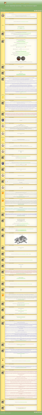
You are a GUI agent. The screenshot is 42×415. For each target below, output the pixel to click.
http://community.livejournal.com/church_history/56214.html (21, 340)
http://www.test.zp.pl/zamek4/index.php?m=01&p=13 (23, 42)
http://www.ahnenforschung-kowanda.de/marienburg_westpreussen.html (21, 225)
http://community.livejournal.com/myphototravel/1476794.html (21, 367)
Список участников (18, 3)
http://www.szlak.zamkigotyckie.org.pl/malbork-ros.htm (21, 273)
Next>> (4, 412)
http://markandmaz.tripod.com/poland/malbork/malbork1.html (24, 53)
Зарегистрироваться (27, 3)
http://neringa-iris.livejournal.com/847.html (21, 353)
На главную (14, 3)
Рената (2, 76)
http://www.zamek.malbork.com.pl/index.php (21, 28)
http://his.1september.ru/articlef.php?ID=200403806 (21, 210)
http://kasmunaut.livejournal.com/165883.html (22, 408)
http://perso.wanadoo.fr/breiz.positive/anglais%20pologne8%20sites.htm (23, 52)
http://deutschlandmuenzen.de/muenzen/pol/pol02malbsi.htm (23, 55)
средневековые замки (2, 9)
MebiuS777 (3, 172)
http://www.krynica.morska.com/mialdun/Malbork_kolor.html (21, 51)
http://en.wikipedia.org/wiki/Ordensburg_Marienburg (20, 278)
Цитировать (36, 37)
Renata (2, 30)
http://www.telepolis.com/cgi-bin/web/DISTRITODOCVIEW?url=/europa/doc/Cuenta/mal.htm (23, 54)
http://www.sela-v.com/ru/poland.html (21, 204)
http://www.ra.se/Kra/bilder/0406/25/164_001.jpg (22, 230)
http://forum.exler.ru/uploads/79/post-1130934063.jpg (21, 74)
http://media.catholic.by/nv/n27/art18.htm (24, 21)
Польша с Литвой (8, 9)
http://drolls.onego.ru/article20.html (21, 299)
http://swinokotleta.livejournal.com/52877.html (21, 344)
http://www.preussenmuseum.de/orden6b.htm (25, 303)
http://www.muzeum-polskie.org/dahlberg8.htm (21, 41)
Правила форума (22, 3)
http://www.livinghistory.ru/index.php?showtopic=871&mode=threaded (24, 162)
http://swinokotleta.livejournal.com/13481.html (21, 317)
